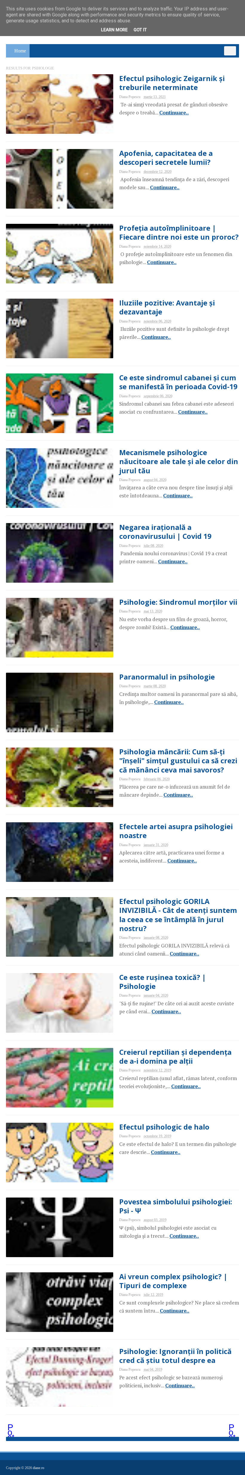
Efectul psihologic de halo (164, 1127)
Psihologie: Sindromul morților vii (178, 602)
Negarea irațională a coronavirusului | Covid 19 (165, 531)
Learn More (114, 29)
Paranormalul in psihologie (167, 677)
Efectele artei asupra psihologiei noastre (176, 831)
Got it (140, 29)
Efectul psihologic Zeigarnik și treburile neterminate (172, 83)
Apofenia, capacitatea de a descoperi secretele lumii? (166, 157)
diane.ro (38, 1468)
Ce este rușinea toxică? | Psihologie (162, 982)
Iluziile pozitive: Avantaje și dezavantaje (167, 307)
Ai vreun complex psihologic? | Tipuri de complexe (173, 1281)
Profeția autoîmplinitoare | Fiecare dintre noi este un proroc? (179, 232)
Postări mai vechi (232, 1428)
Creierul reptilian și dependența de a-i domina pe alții (175, 1056)
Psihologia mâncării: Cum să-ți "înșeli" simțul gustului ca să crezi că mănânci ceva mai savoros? (178, 760)
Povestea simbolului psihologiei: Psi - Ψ (175, 1206)
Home (20, 50)
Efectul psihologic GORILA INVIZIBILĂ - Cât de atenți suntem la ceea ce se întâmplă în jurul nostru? (178, 915)
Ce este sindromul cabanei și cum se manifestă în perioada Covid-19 (178, 382)
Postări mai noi (11, 1428)
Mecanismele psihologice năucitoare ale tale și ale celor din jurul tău (178, 461)
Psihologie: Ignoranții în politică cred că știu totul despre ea (175, 1356)
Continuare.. (174, 112)
